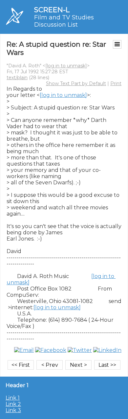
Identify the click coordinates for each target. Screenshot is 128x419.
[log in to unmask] (66, 66)
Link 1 (13, 398)
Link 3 (13, 410)
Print (115, 83)
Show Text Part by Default (76, 83)
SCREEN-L (52, 10)
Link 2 (13, 404)
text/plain (17, 78)
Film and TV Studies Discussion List (64, 21)
